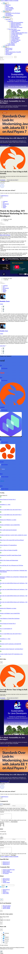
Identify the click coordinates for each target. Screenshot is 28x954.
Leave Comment (6, 804)
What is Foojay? (6, 878)
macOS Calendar (6, 908)
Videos (4, 207)
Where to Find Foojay (7, 872)
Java (4, 202)
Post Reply (13, 855)
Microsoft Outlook (7, 905)
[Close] (1, 662)
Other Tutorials (11, 43)
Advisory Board (6, 882)
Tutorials (4, 206)
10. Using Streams (15, 41)
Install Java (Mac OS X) (16, 24)
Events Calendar (6, 870)
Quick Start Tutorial (12, 29)
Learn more (2, 345)
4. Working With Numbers (16, 33)
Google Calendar (6, 907)
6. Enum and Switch (15, 37)
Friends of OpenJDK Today (9, 869)
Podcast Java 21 (6, 864)
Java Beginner (6, 203)
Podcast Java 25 (6, 863)
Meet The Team (6, 880)
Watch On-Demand (4, 144)
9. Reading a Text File (15, 40)
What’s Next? (14, 42)
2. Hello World (14, 31)
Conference (5, 201)
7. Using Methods (15, 38)
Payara (4, 205)
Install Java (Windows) (16, 23)
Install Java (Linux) (15, 26)
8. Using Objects (14, 36)
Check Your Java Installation (17, 22)
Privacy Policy (6, 893)
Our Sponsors (6, 873)
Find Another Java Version (16, 27)
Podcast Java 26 (6, 861)
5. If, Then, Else (14, 35)
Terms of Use (5, 892)
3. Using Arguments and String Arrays (19, 32)
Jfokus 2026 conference (5, 235)
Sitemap (4, 890)
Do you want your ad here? (12, 180)
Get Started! (2, 180)
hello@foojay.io (6, 889)
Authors (4, 881)
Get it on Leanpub (4, 109)
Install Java (10, 21)
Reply (2, 837)
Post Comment (14, 821)
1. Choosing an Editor (15, 30)
